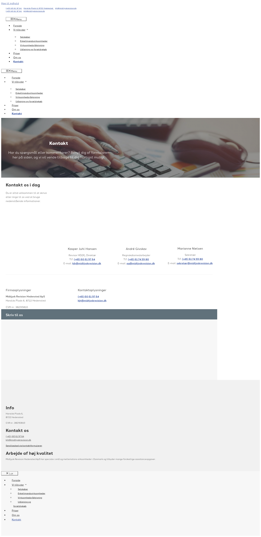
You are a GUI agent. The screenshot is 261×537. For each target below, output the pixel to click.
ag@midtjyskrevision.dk (141, 263)
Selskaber (25, 36)
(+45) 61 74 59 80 (138, 259)
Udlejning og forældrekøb (33, 49)
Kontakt (18, 61)
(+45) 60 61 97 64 (84, 259)
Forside (17, 25)
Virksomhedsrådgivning (32, 45)
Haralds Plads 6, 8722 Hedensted (39, 8)
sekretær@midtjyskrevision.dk (195, 263)
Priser (16, 53)
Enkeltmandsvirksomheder (34, 40)
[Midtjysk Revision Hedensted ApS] (130, 13)
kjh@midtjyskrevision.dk (66, 8)
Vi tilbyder (19, 29)
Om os (17, 57)
